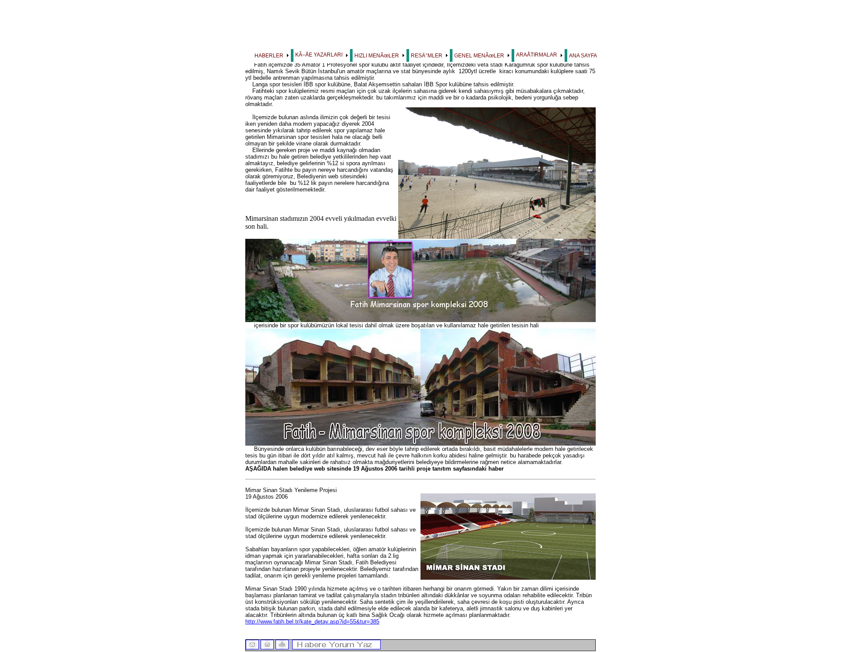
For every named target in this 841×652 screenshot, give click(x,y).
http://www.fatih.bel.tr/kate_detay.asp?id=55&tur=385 (312, 621)
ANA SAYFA (583, 56)
